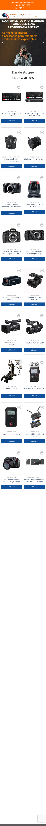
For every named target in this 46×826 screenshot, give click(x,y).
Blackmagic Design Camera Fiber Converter (11, 160)
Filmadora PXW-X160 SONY (11, 344)
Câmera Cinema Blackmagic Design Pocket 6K (11, 207)
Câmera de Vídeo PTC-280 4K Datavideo (34, 206)
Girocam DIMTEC (11, 388)
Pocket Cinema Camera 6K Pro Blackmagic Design (12, 481)
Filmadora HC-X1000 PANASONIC (34, 298)
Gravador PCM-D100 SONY (34, 388)
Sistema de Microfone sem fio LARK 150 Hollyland (34, 481)
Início (15, 78)
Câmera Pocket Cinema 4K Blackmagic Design (34, 253)
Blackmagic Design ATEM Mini (11, 114)
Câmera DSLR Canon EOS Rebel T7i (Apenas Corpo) (11, 253)
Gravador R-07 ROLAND (11, 434)
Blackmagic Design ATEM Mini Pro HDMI (34, 114)
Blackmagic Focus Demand (34, 159)
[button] (36, 15)
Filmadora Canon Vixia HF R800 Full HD (11, 298)
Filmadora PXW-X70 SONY (34, 343)
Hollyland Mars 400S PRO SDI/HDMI (34, 435)
